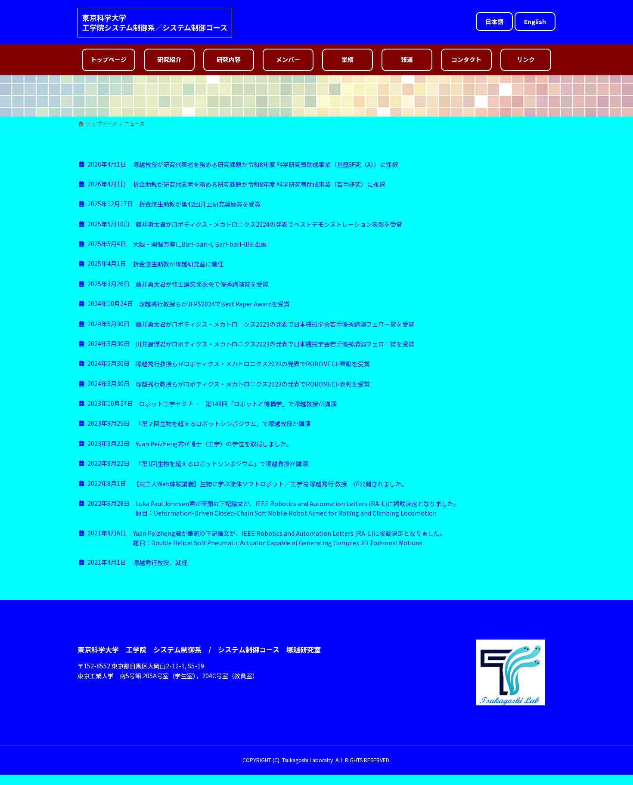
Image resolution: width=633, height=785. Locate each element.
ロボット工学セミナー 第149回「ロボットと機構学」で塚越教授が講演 (237, 403)
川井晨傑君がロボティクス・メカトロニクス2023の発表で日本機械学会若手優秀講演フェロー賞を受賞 (275, 344)
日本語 (494, 21)
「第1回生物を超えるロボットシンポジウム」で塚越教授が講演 (222, 463)
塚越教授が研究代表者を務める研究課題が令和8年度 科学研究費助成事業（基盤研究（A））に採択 (265, 164)
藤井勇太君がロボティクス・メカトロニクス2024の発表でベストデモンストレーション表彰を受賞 (269, 224)
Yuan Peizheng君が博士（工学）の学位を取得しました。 (214, 443)
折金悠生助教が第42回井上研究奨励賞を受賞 (200, 204)
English (535, 21)
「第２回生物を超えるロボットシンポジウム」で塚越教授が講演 (223, 423)
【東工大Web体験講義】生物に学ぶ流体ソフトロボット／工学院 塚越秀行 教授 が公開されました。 (270, 483)
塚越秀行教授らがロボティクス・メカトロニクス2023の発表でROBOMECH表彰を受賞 (253, 363)
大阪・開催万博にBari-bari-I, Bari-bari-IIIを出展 (200, 244)
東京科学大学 (104, 17)
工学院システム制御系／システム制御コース (154, 27)
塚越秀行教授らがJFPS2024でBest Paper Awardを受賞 (214, 304)
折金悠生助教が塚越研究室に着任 (178, 264)
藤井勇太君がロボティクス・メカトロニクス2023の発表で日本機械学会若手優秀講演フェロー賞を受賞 (275, 324)
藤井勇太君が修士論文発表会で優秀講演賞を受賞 (202, 284)
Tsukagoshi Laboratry (307, 759)
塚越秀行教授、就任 (160, 562)
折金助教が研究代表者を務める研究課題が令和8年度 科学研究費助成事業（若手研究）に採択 (259, 184)
